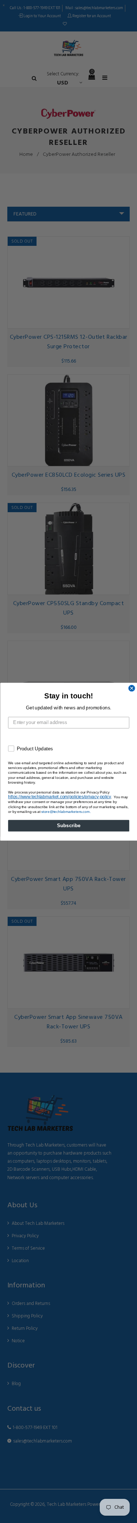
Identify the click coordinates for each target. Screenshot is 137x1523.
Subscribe (68, 825)
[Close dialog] (132, 688)
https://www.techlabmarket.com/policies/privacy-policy (59, 796)
